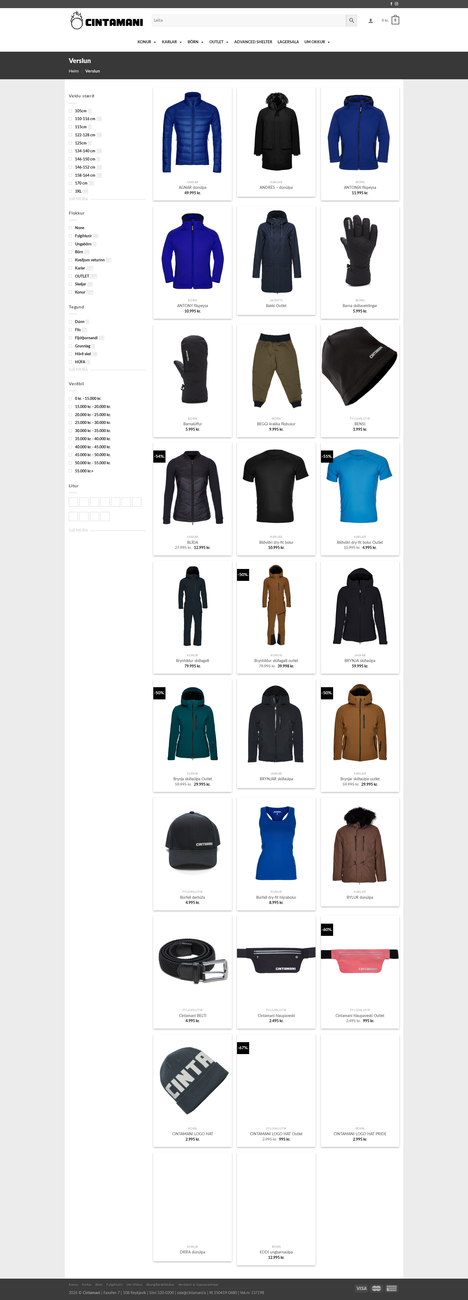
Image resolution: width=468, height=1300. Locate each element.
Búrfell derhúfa (192, 898)
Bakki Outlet (276, 306)
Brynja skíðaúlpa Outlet (192, 779)
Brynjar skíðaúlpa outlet (360, 779)
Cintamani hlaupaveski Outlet (360, 1016)
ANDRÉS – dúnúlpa (276, 188)
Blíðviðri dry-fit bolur (276, 543)
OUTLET (216, 42)
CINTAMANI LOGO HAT (192, 1134)
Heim (74, 71)
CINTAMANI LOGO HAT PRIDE (360, 1134)
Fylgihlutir (114, 1284)
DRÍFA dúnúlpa (192, 1252)
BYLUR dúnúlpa (360, 898)
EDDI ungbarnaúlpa (276, 1252)
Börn (193, 42)
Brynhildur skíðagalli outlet (276, 661)
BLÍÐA (192, 543)
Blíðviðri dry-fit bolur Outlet (360, 543)
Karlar (169, 42)
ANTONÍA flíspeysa (360, 188)
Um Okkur (314, 42)
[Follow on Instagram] (396, 4)
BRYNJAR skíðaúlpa (276, 779)
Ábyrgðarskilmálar (160, 1284)
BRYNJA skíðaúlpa (359, 661)
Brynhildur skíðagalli (192, 661)
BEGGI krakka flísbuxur (276, 424)
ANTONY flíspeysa (192, 306)
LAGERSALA (288, 42)
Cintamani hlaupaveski (276, 1016)
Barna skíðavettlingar (360, 306)
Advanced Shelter (253, 42)
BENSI (360, 424)
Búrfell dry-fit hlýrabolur (276, 898)
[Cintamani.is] (106, 20)
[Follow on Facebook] (391, 4)
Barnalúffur (192, 424)
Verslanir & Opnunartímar (198, 1284)
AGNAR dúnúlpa (192, 188)
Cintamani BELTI (192, 1016)
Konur (144, 42)
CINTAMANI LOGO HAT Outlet (276, 1134)
